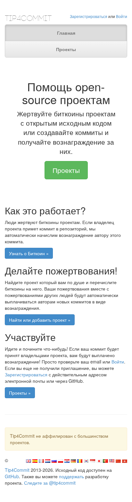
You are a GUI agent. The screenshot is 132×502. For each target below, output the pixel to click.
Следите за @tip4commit (50, 483)
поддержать (71, 476)
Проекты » (20, 393)
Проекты (66, 49)
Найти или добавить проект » (39, 320)
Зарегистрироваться (88, 16)
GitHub (12, 476)
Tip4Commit (17, 470)
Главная (66, 33)
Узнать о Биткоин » (29, 253)
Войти (121, 16)
